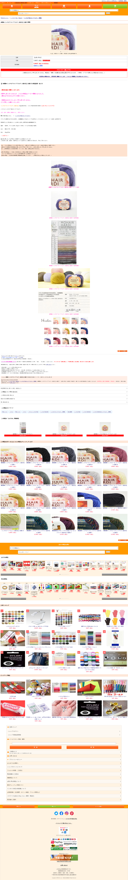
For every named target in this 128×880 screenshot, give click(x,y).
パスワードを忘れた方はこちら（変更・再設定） (21, 796)
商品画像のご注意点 (13, 774)
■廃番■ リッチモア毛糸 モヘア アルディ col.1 (64, 434)
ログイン (4, 355)
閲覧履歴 (25, 2)
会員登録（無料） (123, 0)
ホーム (19, 806)
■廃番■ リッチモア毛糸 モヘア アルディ (23, 434)
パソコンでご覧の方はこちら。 (64, 823)
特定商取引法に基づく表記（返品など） (11, 388)
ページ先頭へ (99, 806)
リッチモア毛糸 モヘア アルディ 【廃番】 (28, 381)
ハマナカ (11, 411)
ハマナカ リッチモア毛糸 (33, 411)
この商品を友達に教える (7, 395)
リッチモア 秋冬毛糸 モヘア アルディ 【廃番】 (102, 411)
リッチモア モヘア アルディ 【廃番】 (58, 411)
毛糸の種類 (70, 411)
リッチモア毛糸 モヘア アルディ (22, 115)
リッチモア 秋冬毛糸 (86, 411)
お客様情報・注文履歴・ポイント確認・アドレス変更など (23, 792)
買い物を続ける (5, 402)
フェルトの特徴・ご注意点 (14, 770)
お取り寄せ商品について (14, 781)
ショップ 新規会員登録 (14, 735)
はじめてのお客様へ (13, 763)
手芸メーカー (4, 411)
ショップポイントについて (14, 767)
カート (54, 806)
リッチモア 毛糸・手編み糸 (13, 381)
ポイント (17, 355)
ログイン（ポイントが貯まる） (109, 0)
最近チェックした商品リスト (15, 785)
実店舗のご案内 (11, 799)
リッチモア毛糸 (77, 411)
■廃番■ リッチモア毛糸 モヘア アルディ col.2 (105, 434)
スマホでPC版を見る (71, 818)
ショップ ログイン (13, 731)
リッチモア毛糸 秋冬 (44, 411)
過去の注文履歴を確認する (8, 398)
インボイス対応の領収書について (16, 788)
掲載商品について (12, 777)
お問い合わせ (48, 364)
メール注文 (21, 357)
